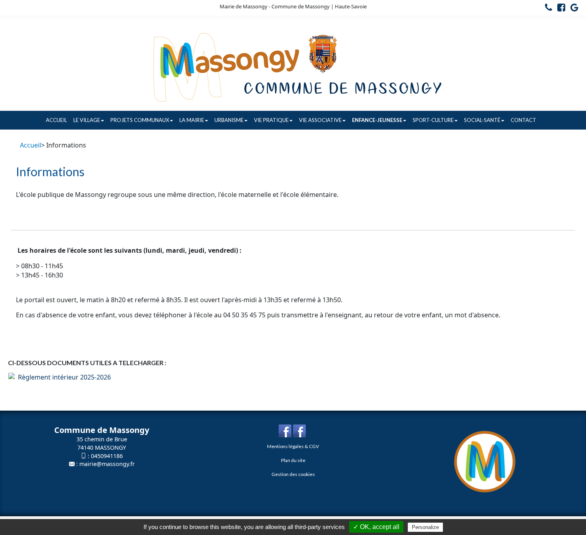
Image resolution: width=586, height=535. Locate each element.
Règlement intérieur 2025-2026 (63, 377)
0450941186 (107, 456)
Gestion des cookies (293, 474)
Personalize (425, 527)
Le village (86, 120)
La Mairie (191, 120)
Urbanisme (229, 120)
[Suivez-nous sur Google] (572, 8)
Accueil (56, 120)
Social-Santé (482, 120)
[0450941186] (546, 8)
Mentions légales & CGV (293, 446)
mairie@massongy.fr (107, 464)
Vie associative (320, 120)
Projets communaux (139, 120)
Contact (523, 120)
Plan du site (293, 460)
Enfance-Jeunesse (377, 120)
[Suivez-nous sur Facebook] (559, 8)
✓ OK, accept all (376, 526)
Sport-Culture (433, 120)
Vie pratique (271, 120)
